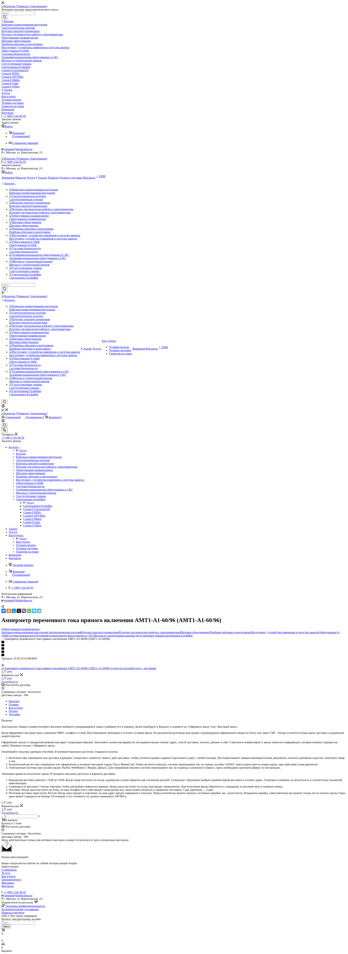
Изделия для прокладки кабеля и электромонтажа (149, 632)
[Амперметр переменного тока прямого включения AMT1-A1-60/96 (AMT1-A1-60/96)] (78, 668)
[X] (19, 611)
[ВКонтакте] (3, 611)
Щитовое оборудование (195, 632)
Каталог (21, 453)
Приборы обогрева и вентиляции (230, 632)
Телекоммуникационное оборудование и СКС (65, 635)
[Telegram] (39, 611)
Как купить (23, 541)
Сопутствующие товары (149, 635)
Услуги (5, 873)
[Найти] (4, 17)
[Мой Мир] (14, 611)
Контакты (7, 886)
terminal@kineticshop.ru (18, 149)
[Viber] (24, 611)
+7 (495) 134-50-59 (14, 116)
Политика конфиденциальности (25, 906)
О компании (9, 869)
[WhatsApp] (29, 611)
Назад (23, 450)
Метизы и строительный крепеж (114, 635)
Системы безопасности (22, 635)
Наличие (14, 701)
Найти (6, 926)
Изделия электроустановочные (100, 632)
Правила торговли (12, 912)
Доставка (14, 714)
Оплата (13, 711)
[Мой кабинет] (3, 406)
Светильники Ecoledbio (37, 505)
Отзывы (14, 704)
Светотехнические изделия (64, 632)
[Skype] (34, 611)
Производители (11, 879)
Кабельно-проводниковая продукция (24, 632)
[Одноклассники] (9, 611)
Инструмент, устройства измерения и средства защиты (285, 632)
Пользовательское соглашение (20, 909)
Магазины (7, 882)
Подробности (9, 681)
